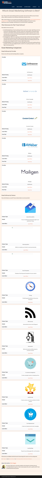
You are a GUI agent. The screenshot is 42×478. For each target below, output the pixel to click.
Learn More (29, 77)
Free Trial (30, 80)
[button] (38, 7)
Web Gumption (8, 476)
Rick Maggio (13, 463)
